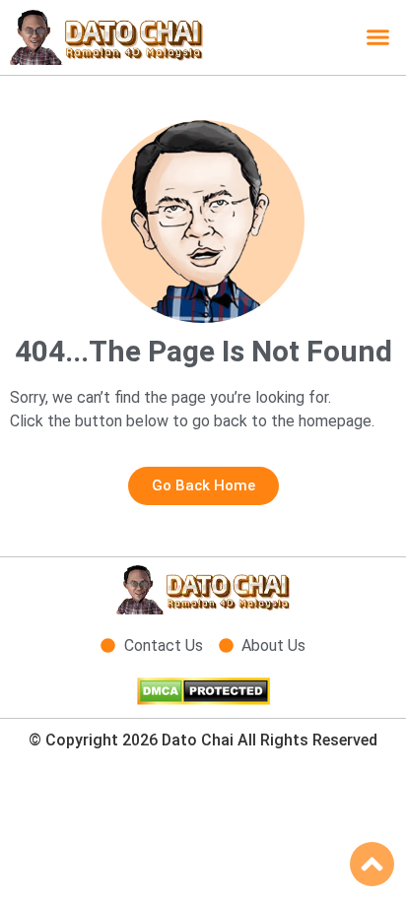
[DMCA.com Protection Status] (203, 699)
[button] (378, 37)
